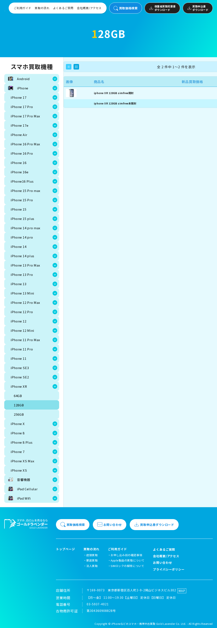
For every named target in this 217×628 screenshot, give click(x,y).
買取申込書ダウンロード (200, 7)
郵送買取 (92, 560)
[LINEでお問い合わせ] (208, 619)
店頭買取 (92, 555)
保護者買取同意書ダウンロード (165, 7)
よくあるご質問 (63, 8)
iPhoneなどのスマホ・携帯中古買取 (133, 623)
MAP (181, 591)
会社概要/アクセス (89, 8)
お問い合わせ (112, 524)
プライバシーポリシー (169, 569)
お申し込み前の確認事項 (126, 555)
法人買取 (92, 566)
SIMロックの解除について (127, 566)
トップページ (65, 549)
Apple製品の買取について (127, 560)
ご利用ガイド (22, 8)
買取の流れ (42, 8)
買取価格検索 (128, 8)
